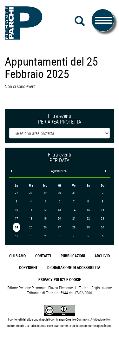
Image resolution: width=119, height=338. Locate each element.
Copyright (28, 267)
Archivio (102, 255)
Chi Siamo (17, 255)
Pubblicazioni (73, 255)
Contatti (43, 255)
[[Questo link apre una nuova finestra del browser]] (59, 310)
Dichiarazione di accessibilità (73, 267)
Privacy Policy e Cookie (59, 279)
